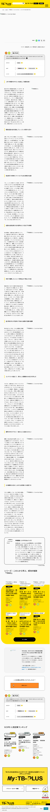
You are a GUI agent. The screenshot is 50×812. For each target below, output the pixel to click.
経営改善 (8, 600)
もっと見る (24, 639)
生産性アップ (36, 746)
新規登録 (41, 3)
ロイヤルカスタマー (37, 752)
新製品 (41, 755)
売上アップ (35, 755)
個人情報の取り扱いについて (38, 803)
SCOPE (6, 9)
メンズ (21, 603)
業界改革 (8, 602)
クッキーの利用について (31, 805)
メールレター (36, 802)
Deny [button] (41, 808)
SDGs (21, 604)
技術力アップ (22, 747)
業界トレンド (9, 598)
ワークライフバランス (37, 747)
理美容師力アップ (23, 601)
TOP (3, 9)
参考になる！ (25, 685)
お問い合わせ (44, 802)
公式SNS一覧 (29, 802)
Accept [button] (46, 808)
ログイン (36, 3)
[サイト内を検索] (23, 3)
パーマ (27, 747)
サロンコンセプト (10, 597)
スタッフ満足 (9, 601)
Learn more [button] (4, 810)
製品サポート (36, 788)
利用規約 (28, 803)
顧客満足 (35, 749)
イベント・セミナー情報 (12, 788)
